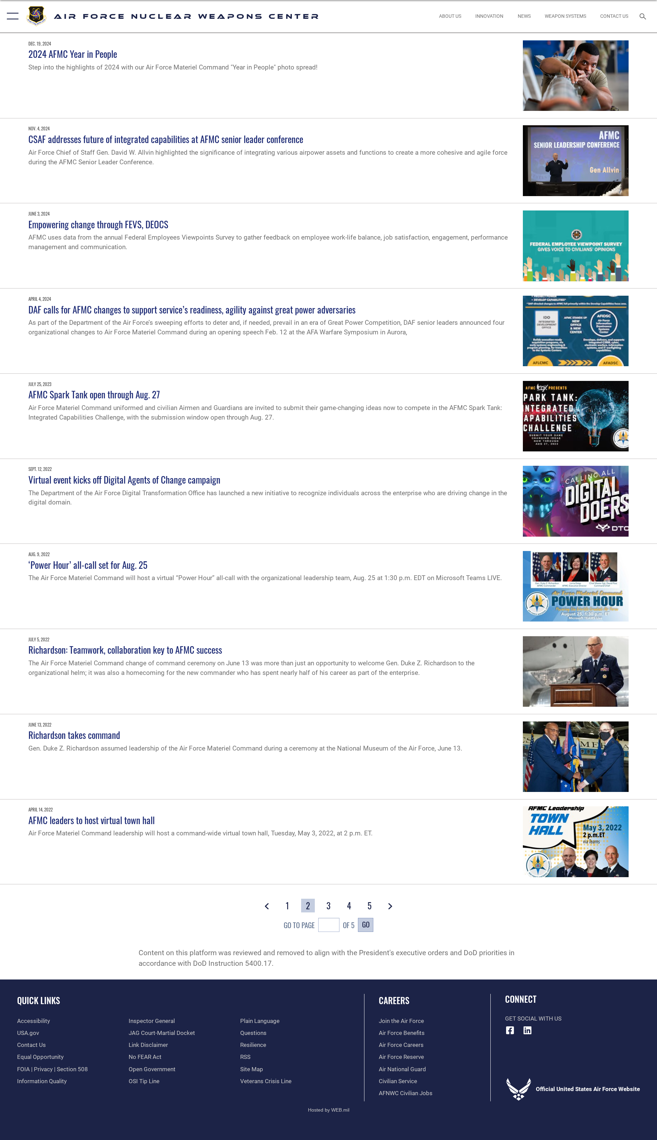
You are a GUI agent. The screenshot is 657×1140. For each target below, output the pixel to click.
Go (366, 924)
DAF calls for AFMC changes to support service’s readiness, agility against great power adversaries (192, 309)
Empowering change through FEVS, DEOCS (98, 224)
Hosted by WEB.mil (328, 1110)
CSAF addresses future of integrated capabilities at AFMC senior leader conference (165, 139)
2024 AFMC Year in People (72, 54)
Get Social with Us (533, 1018)
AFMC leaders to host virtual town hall (91, 820)
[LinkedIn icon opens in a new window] (527, 1030)
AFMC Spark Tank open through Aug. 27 (94, 394)
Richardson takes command (74, 735)
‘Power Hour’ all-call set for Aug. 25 (87, 565)
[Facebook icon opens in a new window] (510, 1030)
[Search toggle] (643, 16)
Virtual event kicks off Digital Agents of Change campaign (124, 479)
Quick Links (38, 1000)
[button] (11, 16)
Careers (394, 1000)
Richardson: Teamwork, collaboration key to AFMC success (125, 649)
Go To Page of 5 (319, 925)
